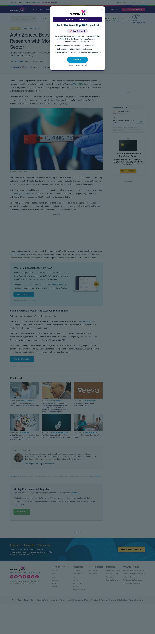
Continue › (77, 59)
